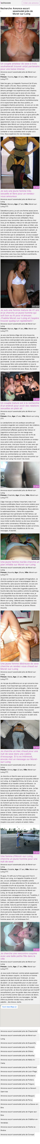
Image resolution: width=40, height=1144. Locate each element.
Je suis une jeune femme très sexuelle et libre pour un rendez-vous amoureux (18, 194)
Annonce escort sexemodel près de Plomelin (18, 1047)
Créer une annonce (31, 3)
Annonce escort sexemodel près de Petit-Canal (19, 1067)
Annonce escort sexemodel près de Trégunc (17, 1084)
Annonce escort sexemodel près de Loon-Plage (19, 1071)
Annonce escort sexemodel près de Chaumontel (19, 1031)
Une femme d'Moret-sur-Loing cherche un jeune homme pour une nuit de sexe (19, 859)
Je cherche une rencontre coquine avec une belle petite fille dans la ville (19, 956)
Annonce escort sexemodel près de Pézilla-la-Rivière (18, 1128)
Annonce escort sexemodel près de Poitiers (17, 1080)
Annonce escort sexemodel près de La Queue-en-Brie (20, 1106)
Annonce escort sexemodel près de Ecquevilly (18, 1043)
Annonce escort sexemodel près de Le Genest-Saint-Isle (18, 1090)
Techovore (5, 3)
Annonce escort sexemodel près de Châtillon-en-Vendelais (19, 1121)
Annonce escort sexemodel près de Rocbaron (18, 1076)
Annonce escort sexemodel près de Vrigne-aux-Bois (19, 1113)
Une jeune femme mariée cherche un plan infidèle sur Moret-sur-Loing (20, 563)
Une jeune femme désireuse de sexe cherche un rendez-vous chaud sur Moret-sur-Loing (20, 666)
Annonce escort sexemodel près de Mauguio (18, 1096)
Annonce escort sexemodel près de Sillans (17, 1051)
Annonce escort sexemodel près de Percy (16, 1100)
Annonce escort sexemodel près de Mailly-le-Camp (18, 1061)
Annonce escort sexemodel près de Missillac (18, 1056)
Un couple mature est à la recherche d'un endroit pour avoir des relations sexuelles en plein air (20, 406)
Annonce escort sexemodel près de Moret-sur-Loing (18, 1037)
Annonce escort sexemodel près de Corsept (17, 1135)
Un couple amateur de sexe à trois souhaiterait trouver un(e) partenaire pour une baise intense (20, 66)
